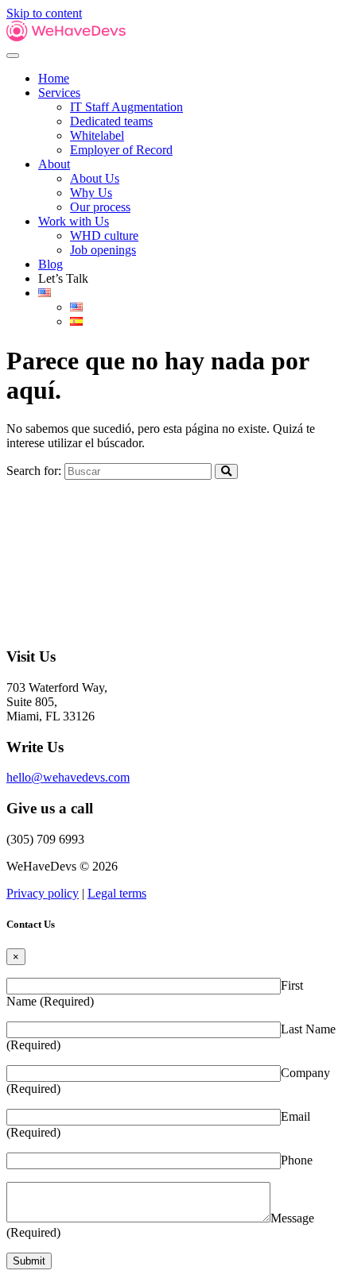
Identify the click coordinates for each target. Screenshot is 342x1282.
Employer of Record (121, 149)
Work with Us (73, 221)
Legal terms (116, 893)
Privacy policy (42, 893)
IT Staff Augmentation (126, 107)
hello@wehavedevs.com (68, 777)
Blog (50, 264)
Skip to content (44, 13)
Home (53, 78)
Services (59, 92)
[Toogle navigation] (12, 55)
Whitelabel (97, 135)
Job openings (103, 250)
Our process (100, 207)
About (54, 164)
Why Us (91, 192)
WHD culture (104, 235)
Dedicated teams (111, 121)
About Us (94, 178)
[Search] (226, 471)
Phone (297, 1160)
